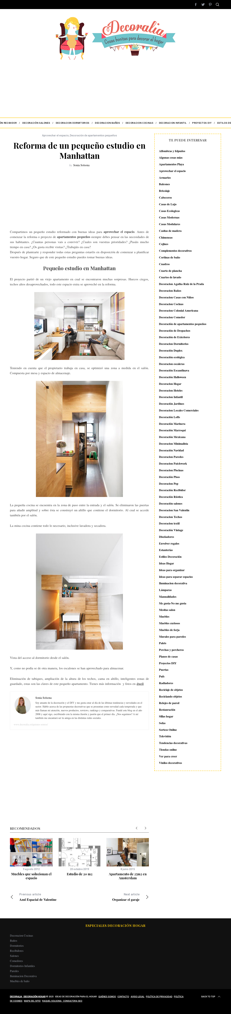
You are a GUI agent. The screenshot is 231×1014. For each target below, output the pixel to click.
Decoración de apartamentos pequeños (93, 135)
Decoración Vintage (171, 530)
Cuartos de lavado (170, 277)
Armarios (165, 177)
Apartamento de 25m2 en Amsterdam (128, 876)
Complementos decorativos (175, 251)
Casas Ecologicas (169, 211)
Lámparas (165, 590)
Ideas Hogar (166, 563)
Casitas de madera (170, 231)
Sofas (162, 723)
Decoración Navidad (171, 450)
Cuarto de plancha (170, 271)
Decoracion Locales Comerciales (179, 410)
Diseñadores (166, 537)
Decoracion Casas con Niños (176, 297)
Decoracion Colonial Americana (178, 311)
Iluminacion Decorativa (23, 976)
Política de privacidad (159, 996)
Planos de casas (168, 656)
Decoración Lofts (169, 417)
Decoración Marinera (172, 424)
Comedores (16, 961)
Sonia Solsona (81, 165)
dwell (140, 683)
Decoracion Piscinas (171, 470)
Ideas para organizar (172, 570)
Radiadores (166, 683)
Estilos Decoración (170, 557)
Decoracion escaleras (171, 364)
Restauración (167, 710)
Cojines (163, 244)
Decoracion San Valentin (174, 510)
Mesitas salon (167, 610)
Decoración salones (170, 503)
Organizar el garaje (126, 897)
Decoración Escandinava (174, 370)
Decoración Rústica (171, 497)
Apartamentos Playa (171, 164)
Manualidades (167, 596)
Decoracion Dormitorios (173, 344)
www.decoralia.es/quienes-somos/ (31, 724)
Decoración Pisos (169, 477)
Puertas (163, 670)
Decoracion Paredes (171, 457)
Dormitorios (17, 945)
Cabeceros (165, 197)
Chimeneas (166, 237)
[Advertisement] (115, 86)
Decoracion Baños (170, 290)
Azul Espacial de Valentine (37, 897)
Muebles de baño (19, 981)
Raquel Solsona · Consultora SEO (62, 1001)
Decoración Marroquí (172, 430)
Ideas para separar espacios (176, 577)
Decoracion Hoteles (170, 390)
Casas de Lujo (167, 204)
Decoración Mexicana (172, 437)
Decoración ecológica (172, 357)
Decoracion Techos (170, 517)
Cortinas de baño (169, 257)
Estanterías (166, 550)
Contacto (123, 996)
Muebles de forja (169, 630)
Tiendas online (168, 749)
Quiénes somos (107, 996)
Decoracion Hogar (170, 384)
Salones (14, 956)
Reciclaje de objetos (171, 690)
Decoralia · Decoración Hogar (28, 996)
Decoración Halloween (172, 377)
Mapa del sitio (32, 1001)
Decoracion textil (169, 523)
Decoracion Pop (168, 483)
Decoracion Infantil (171, 397)
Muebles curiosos (169, 623)
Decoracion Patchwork (173, 464)
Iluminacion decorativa (173, 583)
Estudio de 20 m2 (79, 874)
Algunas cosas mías (170, 158)
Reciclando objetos (170, 696)
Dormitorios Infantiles (22, 966)
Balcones (164, 184)
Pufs (161, 676)
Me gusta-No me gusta (172, 603)
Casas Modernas (169, 217)
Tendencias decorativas (173, 743)
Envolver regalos (169, 543)
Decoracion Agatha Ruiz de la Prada (181, 284)
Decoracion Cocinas (171, 304)
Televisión (165, 736)
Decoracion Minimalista (173, 443)
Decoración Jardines (171, 404)
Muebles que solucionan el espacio (31, 876)
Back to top (208, 996)
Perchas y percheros (171, 650)
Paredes (14, 971)
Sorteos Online (168, 730)
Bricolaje (164, 191)
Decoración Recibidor (172, 490)
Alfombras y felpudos (172, 151)
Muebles (164, 617)
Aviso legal (137, 996)
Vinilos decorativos (170, 763)
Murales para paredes (172, 636)
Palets (162, 643)
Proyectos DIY (168, 663)
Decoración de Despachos (174, 330)
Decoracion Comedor (172, 317)
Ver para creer (168, 756)
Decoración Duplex (170, 350)
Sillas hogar (166, 716)
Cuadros (164, 264)
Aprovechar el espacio (55, 135)
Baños (13, 940)
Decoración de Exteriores (174, 337)
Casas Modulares (169, 224)
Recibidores (16, 951)
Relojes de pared (169, 703)
